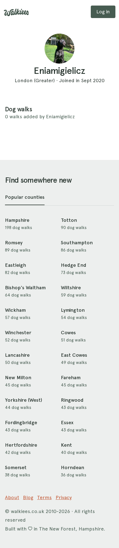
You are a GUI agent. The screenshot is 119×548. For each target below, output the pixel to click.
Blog (28, 497)
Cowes (68, 333)
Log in (103, 11)
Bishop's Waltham (25, 288)
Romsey (13, 243)
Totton (69, 220)
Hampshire (17, 220)
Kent (66, 445)
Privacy (64, 497)
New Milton (18, 377)
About (12, 497)
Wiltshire (71, 288)
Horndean (72, 467)
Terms (44, 497)
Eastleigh (15, 265)
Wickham (15, 310)
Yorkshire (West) (23, 400)
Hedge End (73, 265)
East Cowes (74, 355)
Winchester (18, 333)
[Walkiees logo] (16, 12)
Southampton (77, 243)
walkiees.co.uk (27, 511)
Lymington (73, 310)
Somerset (16, 467)
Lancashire (17, 355)
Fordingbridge (21, 422)
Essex (67, 422)
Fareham (71, 377)
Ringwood (72, 400)
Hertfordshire (21, 445)
